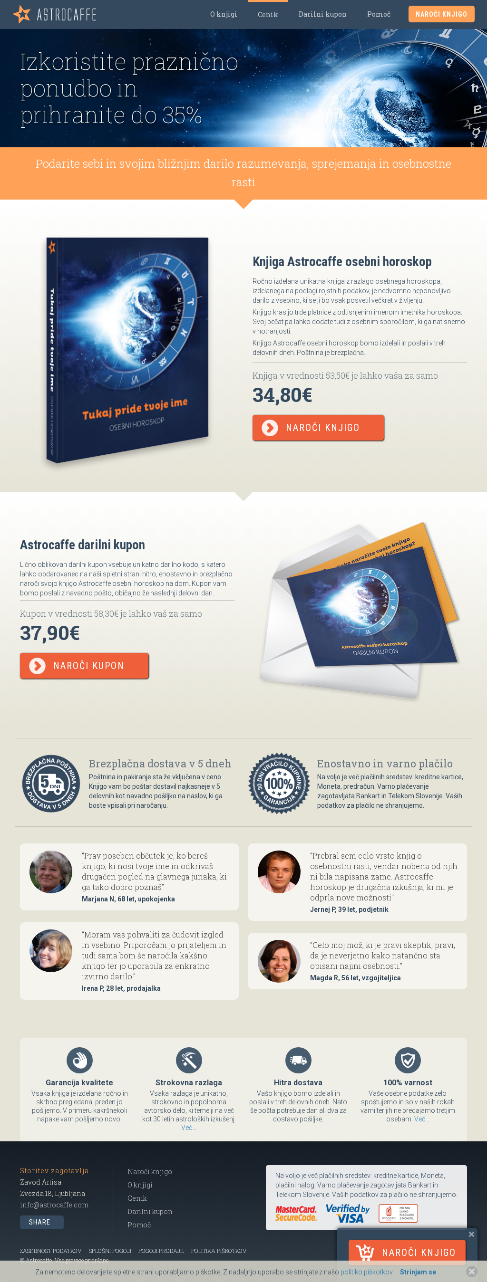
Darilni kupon (323, 14)
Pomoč (378, 14)
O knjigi (223, 14)
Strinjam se (418, 1272)
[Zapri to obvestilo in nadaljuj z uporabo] (471, 1271)
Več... (188, 1127)
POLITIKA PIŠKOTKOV (219, 1250)
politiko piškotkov (366, 1272)
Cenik (268, 14)
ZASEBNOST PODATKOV (51, 1250)
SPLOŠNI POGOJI (110, 1250)
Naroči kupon (89, 665)
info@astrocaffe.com (54, 1204)
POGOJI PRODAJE (161, 1250)
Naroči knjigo (419, 1252)
